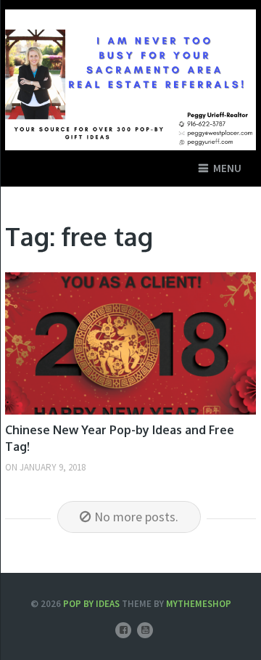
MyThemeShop (198, 604)
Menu (227, 168)
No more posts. (136, 516)
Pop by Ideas (91, 604)
